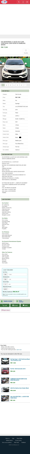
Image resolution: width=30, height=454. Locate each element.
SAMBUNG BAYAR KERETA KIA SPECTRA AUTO (18, 379)
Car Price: (5, 272)
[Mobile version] (23, 2)
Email (16, 305)
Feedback (23, 442)
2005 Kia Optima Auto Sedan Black (19, 388)
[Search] (18, 2)
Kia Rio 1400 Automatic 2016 (17, 368)
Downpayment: (6, 277)
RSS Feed (16, 442)
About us (8, 438)
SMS (26, 305)
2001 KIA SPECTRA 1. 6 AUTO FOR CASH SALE (19, 397)
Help (13, 438)
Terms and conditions (7, 442)
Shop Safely (19, 438)
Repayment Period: (7, 286)
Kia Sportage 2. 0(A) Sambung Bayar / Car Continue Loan (20, 359)
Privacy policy (18, 440)
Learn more (18, 349)
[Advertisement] (15, 19)
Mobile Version (9, 440)
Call (5, 305)
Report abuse (6, 310)
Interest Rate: (6, 281)
